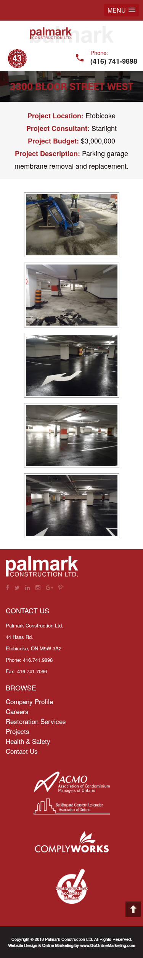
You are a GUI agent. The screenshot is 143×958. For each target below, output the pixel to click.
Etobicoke (100, 115)
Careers (17, 711)
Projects (17, 731)
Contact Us (22, 751)
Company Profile (29, 701)
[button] (121, 10)
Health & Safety (28, 741)
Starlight (104, 128)
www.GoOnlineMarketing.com (107, 945)
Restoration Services (36, 721)
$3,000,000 (98, 140)
